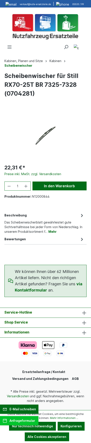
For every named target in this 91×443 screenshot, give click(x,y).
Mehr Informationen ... (64, 418)
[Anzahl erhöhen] (26, 186)
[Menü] (9, 47)
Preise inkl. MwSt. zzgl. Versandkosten (32, 174)
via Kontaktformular (48, 287)
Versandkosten (18, 396)
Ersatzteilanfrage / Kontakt (43, 372)
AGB (75, 379)
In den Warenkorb (59, 186)
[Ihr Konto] (76, 47)
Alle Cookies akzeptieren (47, 437)
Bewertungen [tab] (15, 239)
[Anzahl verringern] (9, 186)
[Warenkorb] (84, 45)
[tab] (44, 223)
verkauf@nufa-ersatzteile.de (35, 4)
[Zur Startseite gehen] (45, 26)
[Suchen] (66, 47)
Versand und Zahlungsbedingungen (40, 379)
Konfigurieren (71, 426)
